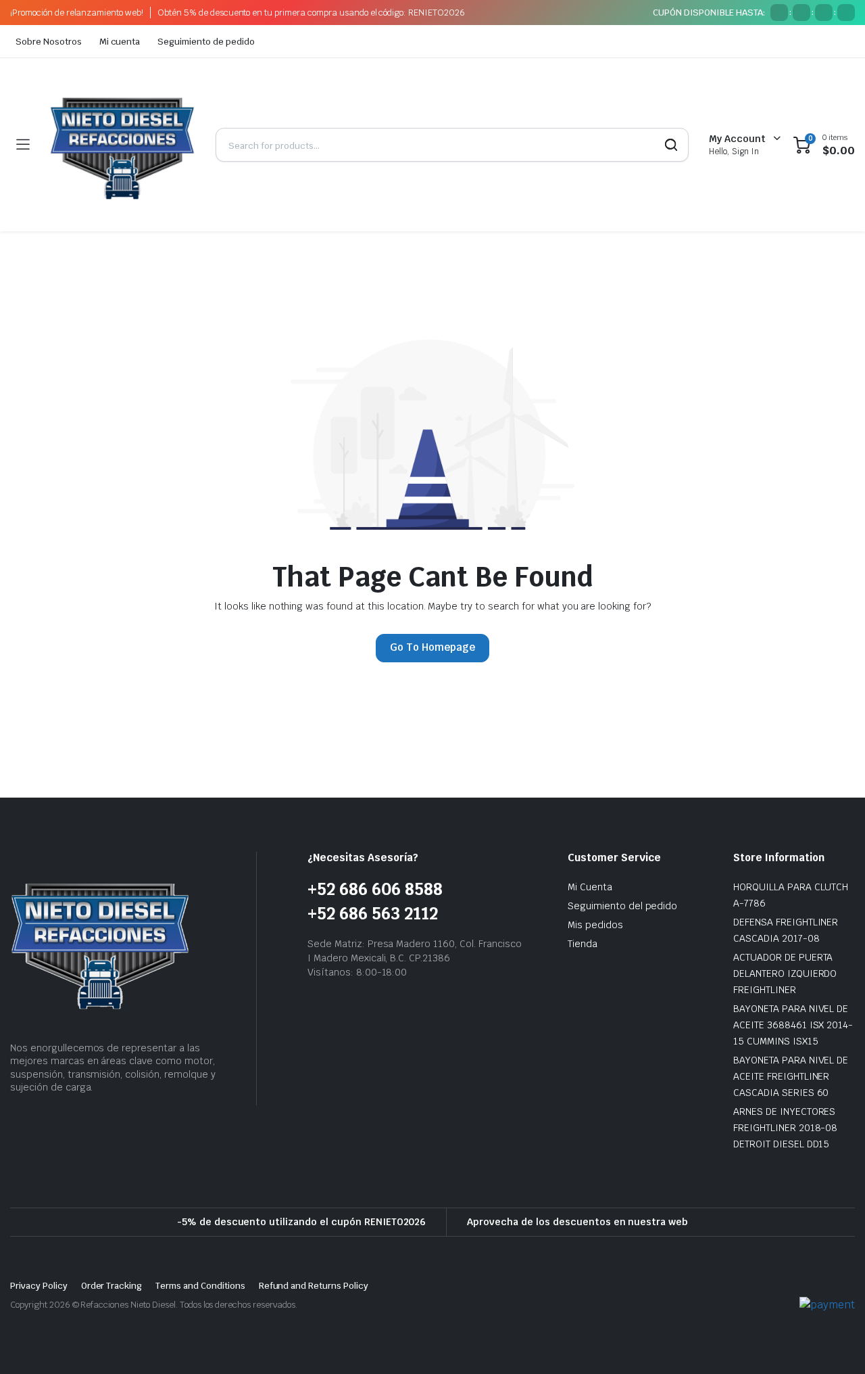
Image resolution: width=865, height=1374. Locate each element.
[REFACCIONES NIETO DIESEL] (122, 145)
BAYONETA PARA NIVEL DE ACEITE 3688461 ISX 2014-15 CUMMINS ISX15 (793, 1025)
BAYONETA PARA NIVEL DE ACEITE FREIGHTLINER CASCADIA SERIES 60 (790, 1076)
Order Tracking (112, 1285)
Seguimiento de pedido (205, 41)
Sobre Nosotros (49, 41)
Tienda (582, 944)
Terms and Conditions (200, 1285)
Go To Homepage (432, 647)
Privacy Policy (39, 1285)
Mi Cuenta (590, 887)
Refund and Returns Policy (313, 1285)
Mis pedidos (595, 925)
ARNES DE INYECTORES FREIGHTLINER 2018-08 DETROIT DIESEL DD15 (785, 1127)
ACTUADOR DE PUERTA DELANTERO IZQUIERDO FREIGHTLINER (785, 973)
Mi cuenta (120, 41)
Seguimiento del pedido (622, 906)
